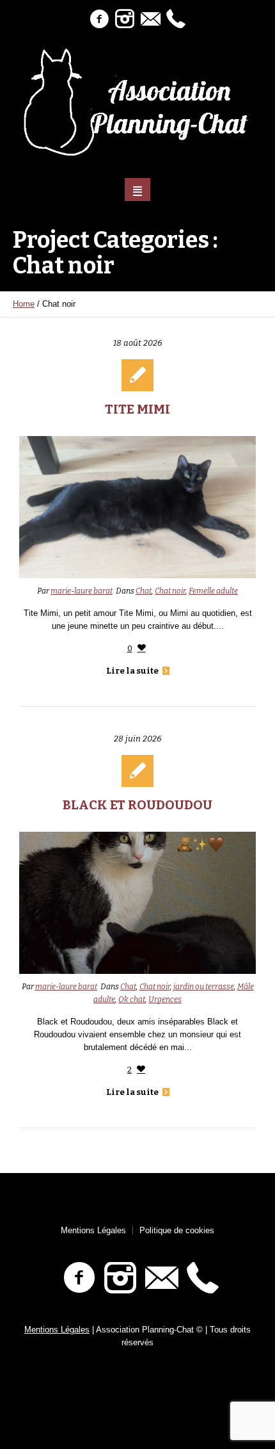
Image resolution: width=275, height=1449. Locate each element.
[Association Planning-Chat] (138, 102)
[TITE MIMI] (137, 507)
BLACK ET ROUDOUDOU (137, 805)
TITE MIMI (137, 409)
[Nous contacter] (150, 19)
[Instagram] (124, 19)
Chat (144, 591)
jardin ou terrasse (203, 986)
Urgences (165, 999)
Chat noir (170, 591)
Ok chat (131, 999)
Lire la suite (132, 671)
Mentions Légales (93, 1230)
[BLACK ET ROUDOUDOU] (137, 903)
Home (24, 304)
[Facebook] (99, 19)
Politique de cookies (176, 1230)
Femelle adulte (213, 591)
